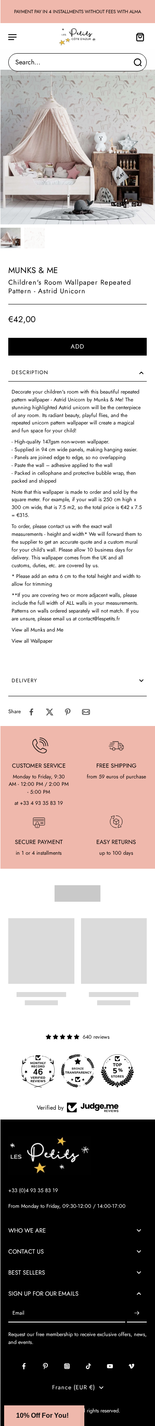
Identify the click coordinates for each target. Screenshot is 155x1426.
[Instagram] (67, 1366)
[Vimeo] (131, 1366)
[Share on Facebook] (31, 712)
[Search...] (137, 62)
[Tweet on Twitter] (50, 712)
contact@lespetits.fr (99, 618)
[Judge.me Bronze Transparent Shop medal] (77, 1070)
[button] (77, 347)
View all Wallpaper (32, 641)
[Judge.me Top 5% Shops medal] (117, 1070)
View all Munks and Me (37, 630)
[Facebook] (24, 1366)
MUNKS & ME (33, 270)
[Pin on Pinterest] (68, 712)
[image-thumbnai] (10, 238)
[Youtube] (110, 1366)
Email (18, 1313)
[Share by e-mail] (86, 712)
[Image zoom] (77, 147)
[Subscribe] (137, 1313)
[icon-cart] (138, 36)
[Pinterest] (45, 1366)
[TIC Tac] (88, 1366)
